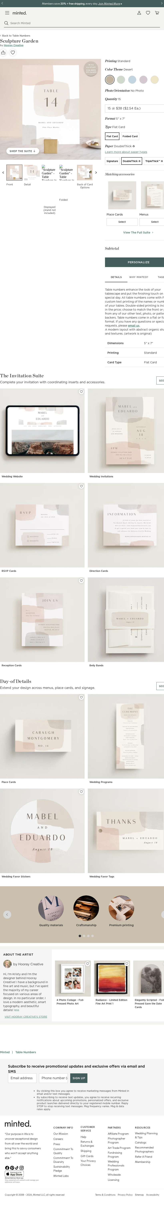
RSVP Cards (9, 570)
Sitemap (139, 1194)
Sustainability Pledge (61, 1168)
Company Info (63, 1127)
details (116, 277)
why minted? (138, 277)
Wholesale (114, 1174)
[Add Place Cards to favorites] (81, 697)
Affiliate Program (118, 1133)
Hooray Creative (13, 45)
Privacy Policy (125, 1194)
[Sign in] (139, 13)
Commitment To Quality (63, 1151)
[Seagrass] (121, 79)
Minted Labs (61, 1176)
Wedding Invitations (101, 476)
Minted (5, 1052)
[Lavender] (143, 79)
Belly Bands (96, 665)
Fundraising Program (115, 1154)
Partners (114, 1127)
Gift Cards (87, 1156)
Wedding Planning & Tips (146, 1135)
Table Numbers (25, 1052)
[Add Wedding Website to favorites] (81, 391)
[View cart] (157, 13)
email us (133, 325)
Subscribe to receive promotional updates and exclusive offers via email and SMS (76, 1068)
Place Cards (9, 782)
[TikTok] (16, 1167)
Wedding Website (12, 476)
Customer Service (88, 1128)
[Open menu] (7, 13)
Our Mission (60, 1133)
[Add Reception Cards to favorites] (81, 580)
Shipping (86, 1151)
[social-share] (3, 52)
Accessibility (152, 1194)
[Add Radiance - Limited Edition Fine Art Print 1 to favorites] (126, 963)
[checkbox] (122, 222)
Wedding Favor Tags (101, 876)
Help (83, 1137)
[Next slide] (96, 172)
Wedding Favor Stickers (16, 876)
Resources (142, 1127)
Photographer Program (116, 1140)
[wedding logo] (20, 13)
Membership (142, 1162)
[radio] (112, 136)
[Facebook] (7, 1167)
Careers (58, 1139)
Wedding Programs (100, 782)
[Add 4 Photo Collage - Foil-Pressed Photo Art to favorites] (87, 963)
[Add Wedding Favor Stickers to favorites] (81, 791)
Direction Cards (98, 570)
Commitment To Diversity (63, 1160)
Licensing (113, 1180)
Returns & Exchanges (87, 1143)
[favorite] (13, 52)
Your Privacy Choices (88, 1163)
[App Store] (24, 1174)
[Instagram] (21, 1167)
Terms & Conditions (105, 1194)
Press (56, 1144)
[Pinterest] (12, 1167)
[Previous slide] (3, 172)
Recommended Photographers (144, 1149)
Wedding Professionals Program (116, 1165)
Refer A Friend (143, 1156)
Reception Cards (12, 665)
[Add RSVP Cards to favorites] (81, 486)
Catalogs (140, 1142)
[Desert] (110, 79)
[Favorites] (148, 13)
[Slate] (132, 79)
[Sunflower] (154, 79)
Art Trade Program (119, 1148)
